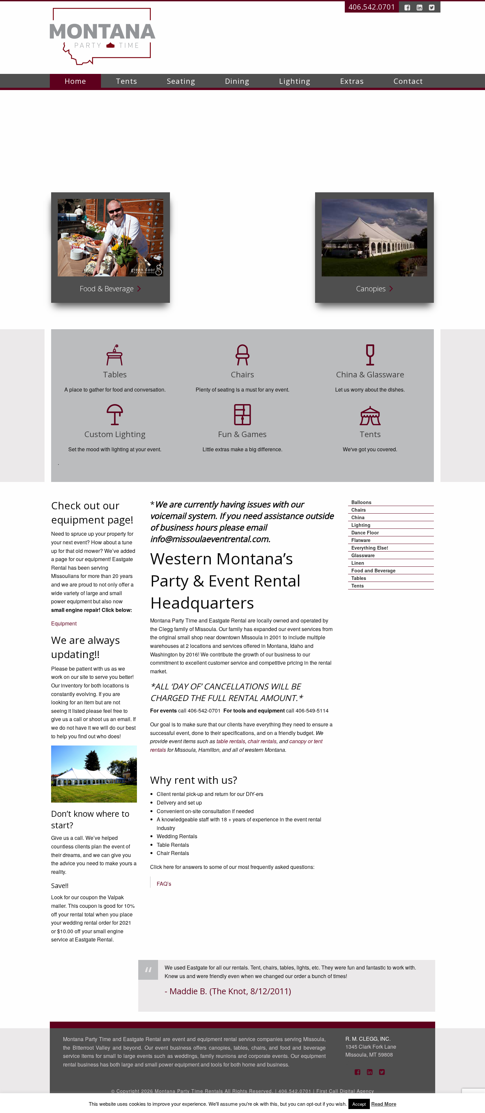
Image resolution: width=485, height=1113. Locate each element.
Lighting (294, 81)
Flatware (361, 540)
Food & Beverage (108, 288)
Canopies (372, 288)
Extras (352, 81)
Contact (408, 81)
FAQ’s (164, 883)
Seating (181, 81)
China (358, 517)
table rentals (230, 741)
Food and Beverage (373, 570)
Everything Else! (369, 547)
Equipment (64, 623)
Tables (358, 578)
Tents (126, 81)
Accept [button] (359, 1104)
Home (75, 81)
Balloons (361, 502)
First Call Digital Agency (345, 1091)
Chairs (358, 509)
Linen (357, 562)
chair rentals (262, 741)
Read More (383, 1103)
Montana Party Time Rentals (189, 1091)
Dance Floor (365, 532)
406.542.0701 (371, 7)
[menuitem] (75, 81)
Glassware (363, 555)
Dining (237, 81)
